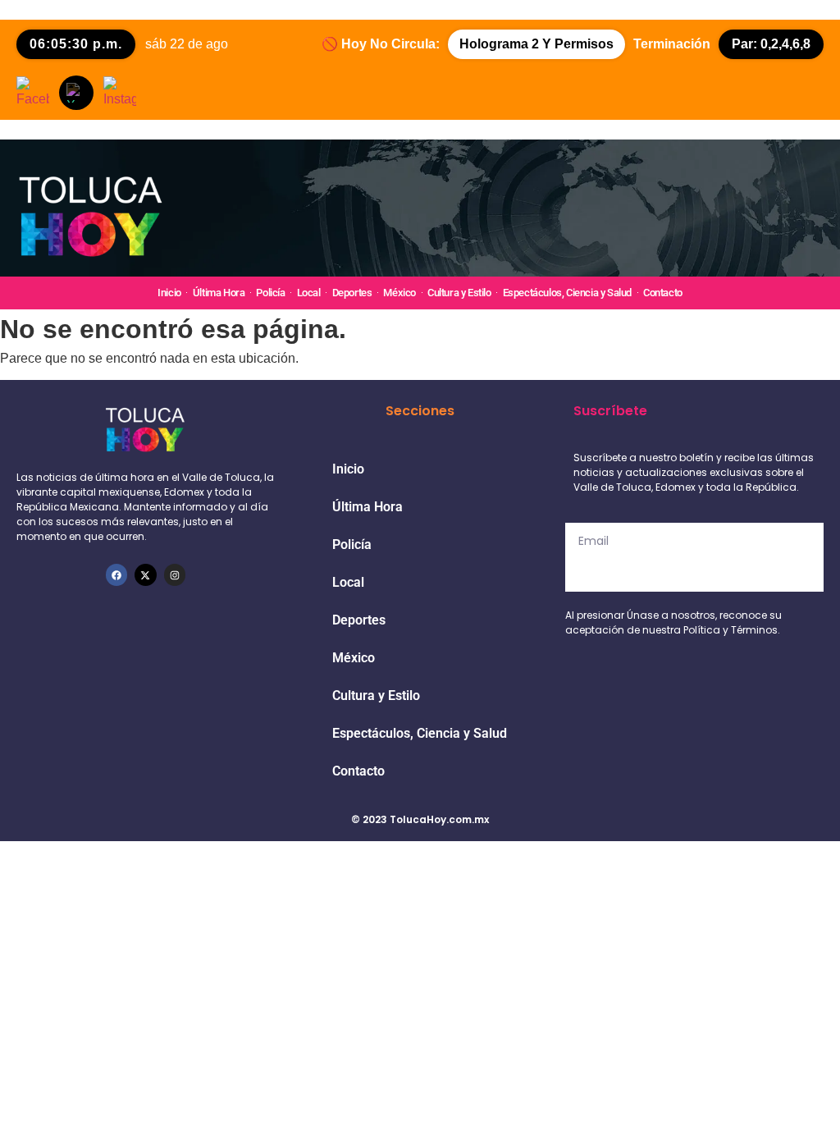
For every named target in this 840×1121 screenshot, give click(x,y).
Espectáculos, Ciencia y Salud (567, 292)
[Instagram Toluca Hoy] (119, 92)
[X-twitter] (145, 574)
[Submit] (694, 575)
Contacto (662, 292)
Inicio (169, 292)
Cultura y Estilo (459, 292)
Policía (270, 292)
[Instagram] (174, 574)
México (399, 292)
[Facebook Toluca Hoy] (32, 92)
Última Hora (219, 292)
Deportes (352, 292)
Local (309, 292)
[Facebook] (116, 574)
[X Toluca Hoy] (76, 92)
